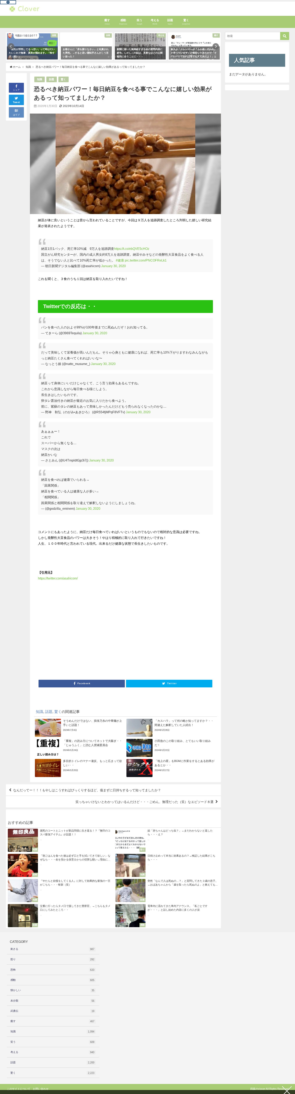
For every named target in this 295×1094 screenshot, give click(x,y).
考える (52, 1052)
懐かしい (52, 990)
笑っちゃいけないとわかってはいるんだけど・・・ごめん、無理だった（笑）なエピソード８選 (144, 801)
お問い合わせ (41, 1089)
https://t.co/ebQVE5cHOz (131, 248)
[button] (11, 46)
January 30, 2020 (113, 266)
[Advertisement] (125, 631)
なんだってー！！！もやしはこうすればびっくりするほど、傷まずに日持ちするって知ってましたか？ (87, 790)
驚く (63, 79)
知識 (39, 79)
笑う (52, 1042)
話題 (51, 79)
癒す (52, 1021)
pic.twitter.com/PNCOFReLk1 (146, 260)
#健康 (120, 260)
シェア (16, 90)
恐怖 (52, 969)
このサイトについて (18, 1089)
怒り (52, 959)
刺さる (52, 949)
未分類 (52, 1000)
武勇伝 (52, 1011)
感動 (52, 980)
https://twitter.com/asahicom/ (58, 578)
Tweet (16, 102)
